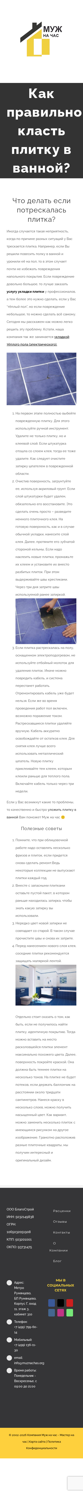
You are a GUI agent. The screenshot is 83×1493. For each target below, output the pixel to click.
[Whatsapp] (69, 1312)
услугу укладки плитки (25, 292)
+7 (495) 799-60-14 (25, 1329)
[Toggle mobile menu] (74, 76)
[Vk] (51, 1312)
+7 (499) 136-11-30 (25, 1347)
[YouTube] (69, 1303)
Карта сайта (37, 1441)
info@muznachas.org (26, 1363)
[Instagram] (60, 1312)
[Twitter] (60, 1303)
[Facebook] (51, 1303)
